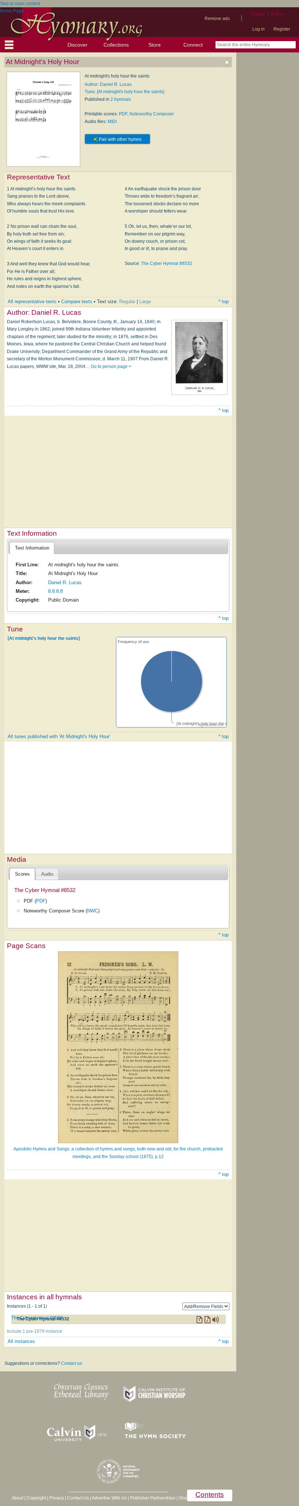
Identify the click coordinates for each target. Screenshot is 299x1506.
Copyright (36, 1498)
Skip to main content (20, 3)
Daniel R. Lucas (65, 582)
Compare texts (76, 301)
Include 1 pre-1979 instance (34, 1331)
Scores (22, 874)
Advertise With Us (109, 1498)
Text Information (32, 548)
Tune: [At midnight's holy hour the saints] (124, 91)
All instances (21, 1341)
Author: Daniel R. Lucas (108, 84)
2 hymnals (120, 99)
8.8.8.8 (55, 591)
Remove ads (217, 18)
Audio (47, 874)
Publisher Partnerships (152, 1498)
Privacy (56, 1498)
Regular (127, 301)
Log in (258, 29)
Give (183, 1498)
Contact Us (78, 1498)
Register (281, 29)
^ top (223, 301)
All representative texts (32, 301)
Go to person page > (111, 366)
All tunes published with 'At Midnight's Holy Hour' (59, 736)
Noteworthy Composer (151, 113)
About (17, 1498)
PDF (123, 113)
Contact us (71, 1363)
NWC (92, 910)
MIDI (112, 121)
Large (145, 301)
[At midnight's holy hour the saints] (44, 638)
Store (154, 45)
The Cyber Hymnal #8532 (166, 263)
